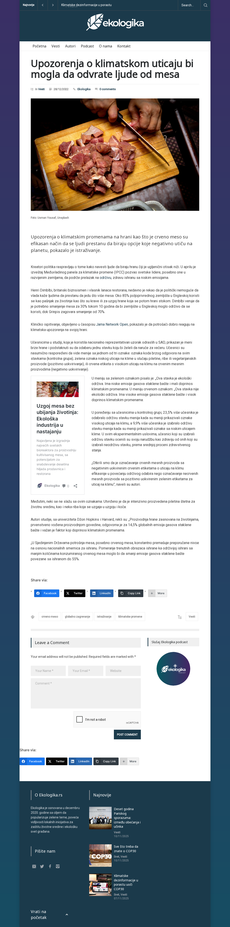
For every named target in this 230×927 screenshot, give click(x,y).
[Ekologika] (115, 24)
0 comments (108, 89)
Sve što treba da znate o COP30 (126, 848)
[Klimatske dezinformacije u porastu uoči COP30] (100, 885)
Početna (39, 46)
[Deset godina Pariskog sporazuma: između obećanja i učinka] (100, 818)
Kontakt (123, 46)
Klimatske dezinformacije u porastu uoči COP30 (126, 882)
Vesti (55, 46)
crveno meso (50, 616)
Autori (70, 46)
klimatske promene (130, 616)
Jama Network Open (112, 324)
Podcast (87, 46)
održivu (105, 278)
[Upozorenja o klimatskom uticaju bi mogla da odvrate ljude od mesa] (115, 154)
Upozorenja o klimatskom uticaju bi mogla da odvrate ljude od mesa (112, 68)
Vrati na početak (38, 914)
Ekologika (84, 89)
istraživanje (104, 616)
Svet (116, 856)
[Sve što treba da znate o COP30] (100, 855)
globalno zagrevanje (77, 616)
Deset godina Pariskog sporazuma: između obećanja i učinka (86, 5)
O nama (105, 46)
